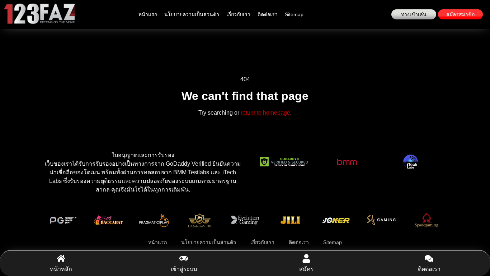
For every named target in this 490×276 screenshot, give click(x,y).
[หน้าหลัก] (61, 258)
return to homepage (265, 113)
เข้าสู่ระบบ (184, 269)
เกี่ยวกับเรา (238, 14)
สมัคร (306, 269)
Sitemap (294, 14)
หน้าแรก (147, 14)
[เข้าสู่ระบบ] (183, 258)
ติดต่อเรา (268, 14)
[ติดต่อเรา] (429, 258)
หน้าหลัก (61, 269)
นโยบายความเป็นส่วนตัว (191, 14)
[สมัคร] (306, 258)
